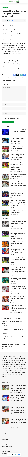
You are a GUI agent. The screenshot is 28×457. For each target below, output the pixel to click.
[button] (3, 2)
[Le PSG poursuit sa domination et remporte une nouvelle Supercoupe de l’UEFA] (5, 194)
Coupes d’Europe (16, 171)
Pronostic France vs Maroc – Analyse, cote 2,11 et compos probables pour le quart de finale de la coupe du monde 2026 (17, 410)
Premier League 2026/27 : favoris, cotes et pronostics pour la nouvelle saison (17, 156)
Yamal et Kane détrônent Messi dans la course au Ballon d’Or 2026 (18, 298)
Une (23, 135)
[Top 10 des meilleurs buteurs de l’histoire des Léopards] (5, 177)
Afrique (11, 143)
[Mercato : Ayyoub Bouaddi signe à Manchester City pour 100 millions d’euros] (5, 140)
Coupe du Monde (16, 312)
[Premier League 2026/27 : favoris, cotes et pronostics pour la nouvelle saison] (5, 156)
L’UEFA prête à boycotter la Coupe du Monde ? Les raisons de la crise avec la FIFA (18, 251)
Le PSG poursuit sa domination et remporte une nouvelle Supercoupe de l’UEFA (18, 193)
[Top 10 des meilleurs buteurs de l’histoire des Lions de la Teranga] (5, 280)
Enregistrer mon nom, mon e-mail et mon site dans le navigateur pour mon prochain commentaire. (13, 117)
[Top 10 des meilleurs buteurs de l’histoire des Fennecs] (5, 213)
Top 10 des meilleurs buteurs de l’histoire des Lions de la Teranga (18, 279)
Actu (11, 135)
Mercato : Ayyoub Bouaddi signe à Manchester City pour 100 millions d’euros (17, 140)
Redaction (4, 24)
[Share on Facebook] (5, 20)
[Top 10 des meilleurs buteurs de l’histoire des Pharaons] (5, 149)
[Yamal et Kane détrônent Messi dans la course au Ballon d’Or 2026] (5, 299)
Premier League (16, 159)
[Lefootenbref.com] (14, 1)
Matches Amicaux (16, 188)
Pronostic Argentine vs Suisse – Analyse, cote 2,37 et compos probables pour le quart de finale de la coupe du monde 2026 (18, 399)
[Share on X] (8, 20)
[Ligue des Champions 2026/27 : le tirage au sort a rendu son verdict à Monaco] (5, 132)
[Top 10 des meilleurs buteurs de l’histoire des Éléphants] (5, 244)
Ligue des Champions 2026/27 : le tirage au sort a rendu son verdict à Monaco (18, 131)
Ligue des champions (17, 135)
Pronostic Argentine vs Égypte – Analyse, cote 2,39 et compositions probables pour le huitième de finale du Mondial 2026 (18, 422)
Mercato (4, 7)
